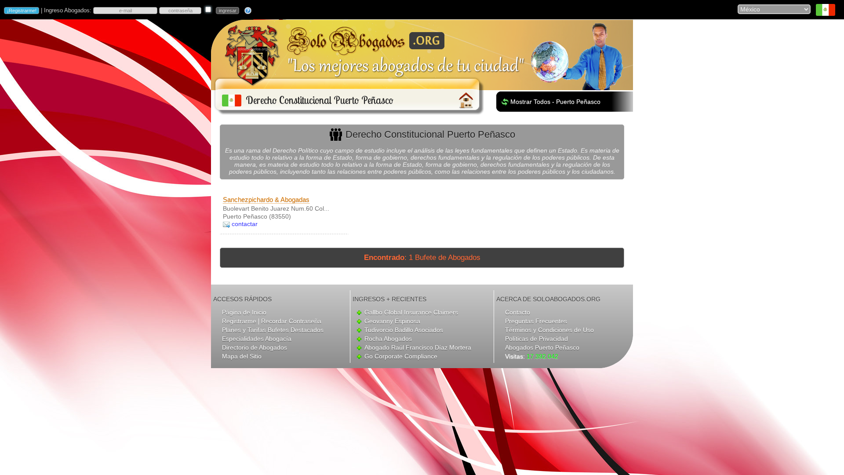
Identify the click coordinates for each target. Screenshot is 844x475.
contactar (245, 223)
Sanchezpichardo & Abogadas (266, 199)
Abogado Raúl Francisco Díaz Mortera (417, 347)
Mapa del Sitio (242, 356)
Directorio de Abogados (254, 347)
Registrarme (239, 321)
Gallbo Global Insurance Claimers (411, 312)
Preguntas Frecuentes (536, 321)
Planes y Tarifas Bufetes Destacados (273, 329)
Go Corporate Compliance (400, 356)
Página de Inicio (244, 312)
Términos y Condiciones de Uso (549, 329)
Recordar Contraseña (291, 321)
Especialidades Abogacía (256, 338)
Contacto (517, 312)
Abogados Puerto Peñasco (542, 347)
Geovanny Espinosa (392, 321)
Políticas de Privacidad (536, 338)
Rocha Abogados (388, 338)
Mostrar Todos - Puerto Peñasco (555, 101)
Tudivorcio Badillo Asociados (403, 329)
